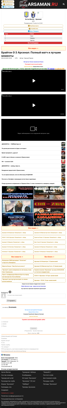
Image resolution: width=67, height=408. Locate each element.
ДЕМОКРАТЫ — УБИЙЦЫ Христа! (11, 144)
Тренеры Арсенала (28, 387)
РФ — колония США (7, 161)
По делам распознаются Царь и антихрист (14, 148)
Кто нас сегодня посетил (9, 369)
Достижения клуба (49, 378)
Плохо (4, 326)
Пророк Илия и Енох (38, 66)
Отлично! (5, 321)
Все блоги (48, 257)
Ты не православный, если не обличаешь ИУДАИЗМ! (17, 174)
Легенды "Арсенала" (50, 384)
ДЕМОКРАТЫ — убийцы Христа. (11, 166)
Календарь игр (6, 387)
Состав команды (7, 375)
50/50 (4, 324)
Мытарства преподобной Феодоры (33, 309)
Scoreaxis (12, 307)
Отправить (11, 301)
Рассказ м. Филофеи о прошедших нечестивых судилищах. (19, 179)
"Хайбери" (25, 384)
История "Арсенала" (29, 378)
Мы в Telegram (9, 7)
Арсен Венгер (6, 372)
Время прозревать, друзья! (10, 152)
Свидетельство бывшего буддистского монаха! (33, 283)
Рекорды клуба (48, 381)
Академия (4, 390)
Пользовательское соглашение (12, 399)
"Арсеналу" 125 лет (28, 381)
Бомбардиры (26, 375)
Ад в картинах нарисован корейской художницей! (33, 288)
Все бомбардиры (33, 43)
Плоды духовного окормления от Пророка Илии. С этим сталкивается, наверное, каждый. (28, 183)
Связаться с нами (7, 393)
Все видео (32, 48)
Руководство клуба (8, 381)
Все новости (16, 257)
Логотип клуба (48, 375)
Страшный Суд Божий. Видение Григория (33, 314)
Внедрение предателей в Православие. (13, 170)
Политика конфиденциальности (12, 396)
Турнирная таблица (29, 372)
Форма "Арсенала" (7, 384)
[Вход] (10, 292)
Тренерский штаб (7, 378)
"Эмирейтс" (47, 372)
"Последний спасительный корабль (33, 64)
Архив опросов (37, 330)
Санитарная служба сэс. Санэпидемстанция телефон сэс (24, 407)
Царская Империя (28, 66)
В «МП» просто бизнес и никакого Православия (16, 157)
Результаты (28, 330)
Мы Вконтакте (9, 1)
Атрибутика (9, 4)
